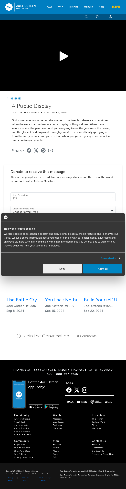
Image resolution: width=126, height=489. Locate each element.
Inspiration (73, 7)
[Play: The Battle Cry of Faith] (24, 276)
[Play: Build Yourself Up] (102, 276)
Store (101, 7)
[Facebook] (69, 390)
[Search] (86, 17)
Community (88, 7)
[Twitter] (76, 390)
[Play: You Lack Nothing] (63, 276)
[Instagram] (84, 390)
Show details (108, 258)
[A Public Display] (29, 150)
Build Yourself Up (102, 299)
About (49, 7)
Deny (62, 268)
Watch (60, 6)
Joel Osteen (15, 306)
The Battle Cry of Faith (30, 299)
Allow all (103, 268)
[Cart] (98, 17)
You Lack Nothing (64, 299)
